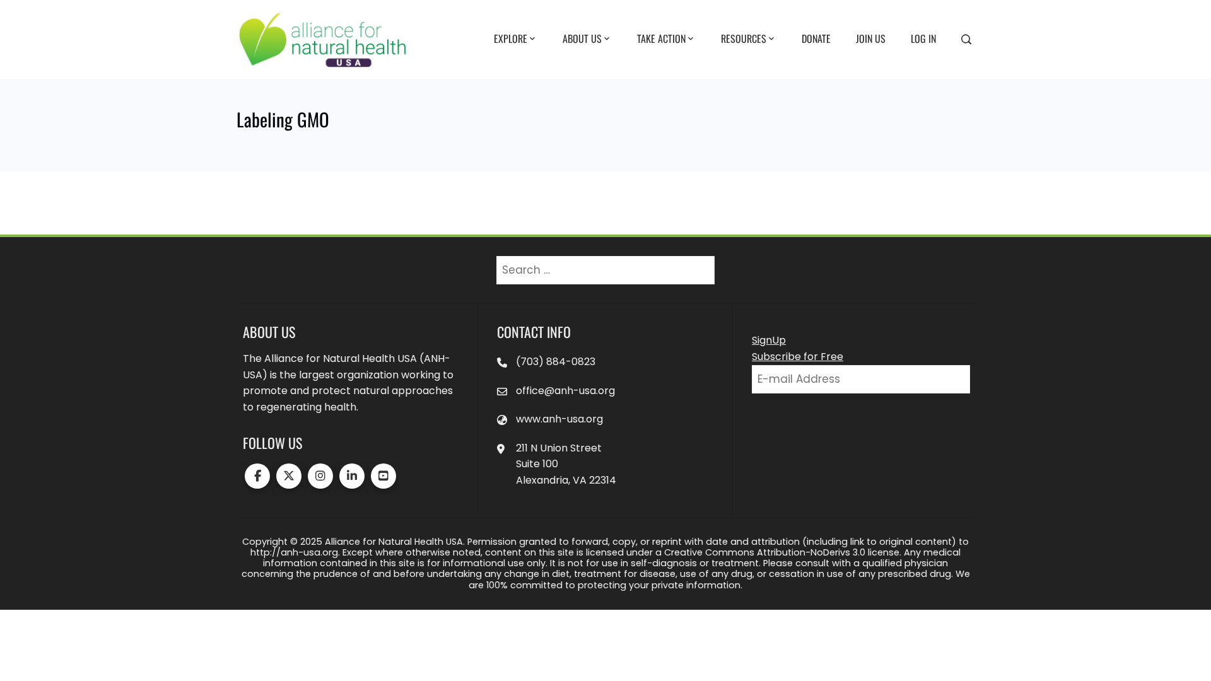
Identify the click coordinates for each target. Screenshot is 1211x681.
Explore (510, 38)
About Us (582, 38)
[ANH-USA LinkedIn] (352, 476)
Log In (923, 38)
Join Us (871, 38)
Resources (743, 38)
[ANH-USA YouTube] (383, 476)
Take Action (661, 38)
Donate (816, 38)
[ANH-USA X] (288, 476)
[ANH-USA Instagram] (320, 476)
